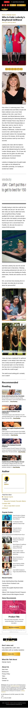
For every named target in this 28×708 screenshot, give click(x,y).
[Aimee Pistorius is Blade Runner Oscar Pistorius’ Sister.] (7, 566)
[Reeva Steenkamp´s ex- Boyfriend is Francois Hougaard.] (7, 559)
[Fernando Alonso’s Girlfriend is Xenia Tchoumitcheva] (7, 530)
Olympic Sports (11, 15)
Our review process (15, 685)
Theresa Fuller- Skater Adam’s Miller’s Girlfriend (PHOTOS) (19, 552)
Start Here (5, 669)
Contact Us (5, 680)
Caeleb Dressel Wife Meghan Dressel (13, 594)
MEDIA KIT (13, 5)
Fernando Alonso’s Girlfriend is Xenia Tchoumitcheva (17, 530)
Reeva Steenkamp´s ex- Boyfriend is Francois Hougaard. (18, 559)
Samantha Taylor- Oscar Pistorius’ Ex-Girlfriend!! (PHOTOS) (18, 540)
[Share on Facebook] (9, 69)
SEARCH (7, 1)
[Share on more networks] (21, 69)
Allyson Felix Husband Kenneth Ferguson (14, 592)
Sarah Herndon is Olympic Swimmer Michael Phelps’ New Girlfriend (19, 517)
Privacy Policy (6, 674)
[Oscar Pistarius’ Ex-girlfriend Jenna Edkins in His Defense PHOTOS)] (7, 547)
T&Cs (3, 676)
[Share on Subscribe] (18, 69)
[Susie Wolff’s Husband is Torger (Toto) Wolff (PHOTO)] (7, 572)
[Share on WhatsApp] (15, 69)
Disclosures (5, 671)
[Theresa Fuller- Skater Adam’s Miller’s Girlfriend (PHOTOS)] (7, 553)
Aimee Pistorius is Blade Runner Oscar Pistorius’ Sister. (18, 565)
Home (3, 15)
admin (6, 484)
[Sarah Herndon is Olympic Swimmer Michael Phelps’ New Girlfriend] (7, 518)
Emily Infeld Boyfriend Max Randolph (12, 581)
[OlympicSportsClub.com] (4, 9)
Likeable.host (8, 704)
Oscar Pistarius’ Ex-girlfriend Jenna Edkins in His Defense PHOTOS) (19, 546)
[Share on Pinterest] (6, 69)
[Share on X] (12, 69)
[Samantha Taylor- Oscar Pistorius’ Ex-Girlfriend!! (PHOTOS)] (7, 540)
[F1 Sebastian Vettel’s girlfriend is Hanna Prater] (7, 524)
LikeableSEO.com (19, 704)
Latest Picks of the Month (18, 1)
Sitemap (4, 678)
